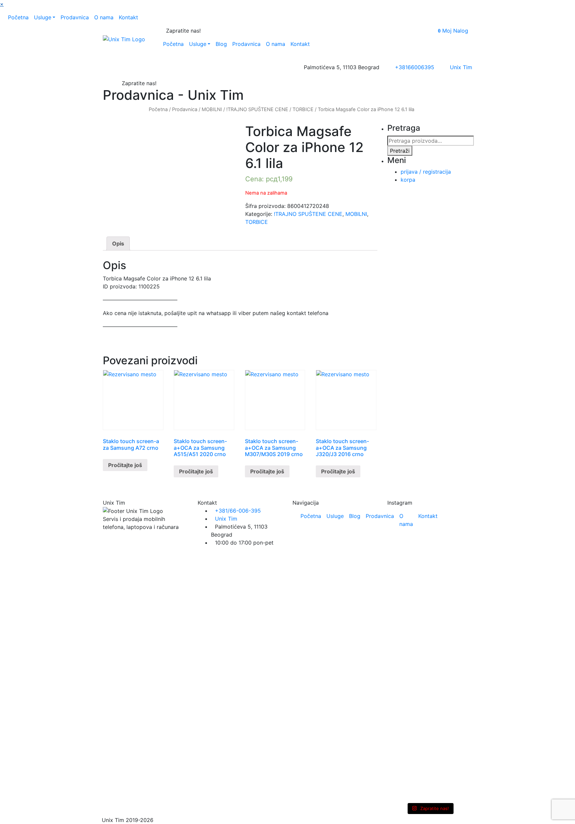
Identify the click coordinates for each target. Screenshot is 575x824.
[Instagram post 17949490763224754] (400, 583)
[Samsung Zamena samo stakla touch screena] (458, 537)
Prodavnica (184, 109)
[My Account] (470, 30)
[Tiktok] (216, 30)
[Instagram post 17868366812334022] (429, 583)
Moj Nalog (455, 30)
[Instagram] (210, 30)
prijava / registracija (426, 171)
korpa (408, 179)
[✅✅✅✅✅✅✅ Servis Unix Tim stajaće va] (458, 683)
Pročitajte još (125, 465)
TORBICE (302, 109)
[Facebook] (204, 30)
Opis (118, 243)
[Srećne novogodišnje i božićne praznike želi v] (400, 539)
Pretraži (400, 150)
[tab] (118, 243)
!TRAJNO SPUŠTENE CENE (257, 109)
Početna (158, 109)
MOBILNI (212, 109)
